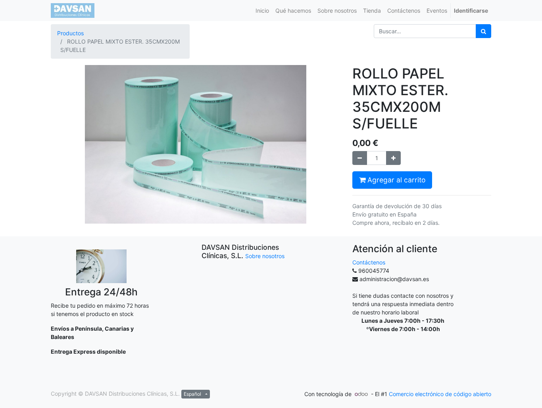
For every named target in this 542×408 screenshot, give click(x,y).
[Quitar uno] (359, 158)
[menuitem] (262, 10)
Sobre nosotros (264, 256)
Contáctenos (368, 262)
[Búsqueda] (483, 31)
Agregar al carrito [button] (395, 180)
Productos (70, 33)
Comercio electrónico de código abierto (440, 394)
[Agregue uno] (393, 158)
